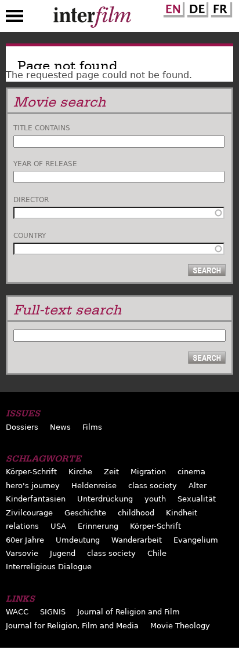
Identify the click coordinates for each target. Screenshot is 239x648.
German (196, 7)
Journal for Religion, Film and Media (72, 625)
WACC (17, 611)
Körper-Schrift (31, 471)
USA (58, 526)
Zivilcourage (29, 512)
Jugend (62, 553)
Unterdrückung (105, 499)
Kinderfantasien (36, 499)
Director (31, 200)
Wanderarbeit (136, 540)
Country (29, 236)
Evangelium (195, 540)
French (219, 7)
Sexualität (197, 499)
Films (92, 427)
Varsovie (22, 553)
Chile (156, 553)
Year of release (45, 164)
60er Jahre (25, 540)
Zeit (111, 471)
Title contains (41, 128)
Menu (14, 18)
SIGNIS (53, 611)
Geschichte (85, 512)
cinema (191, 471)
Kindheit (181, 512)
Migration (148, 471)
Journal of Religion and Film (128, 611)
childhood (136, 512)
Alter (198, 485)
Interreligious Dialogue (49, 566)
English (172, 7)
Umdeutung (78, 540)
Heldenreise (94, 485)
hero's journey (33, 485)
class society (152, 485)
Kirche (80, 471)
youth (155, 499)
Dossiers (22, 427)
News (60, 427)
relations (22, 526)
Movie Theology (180, 625)
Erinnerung (98, 526)
